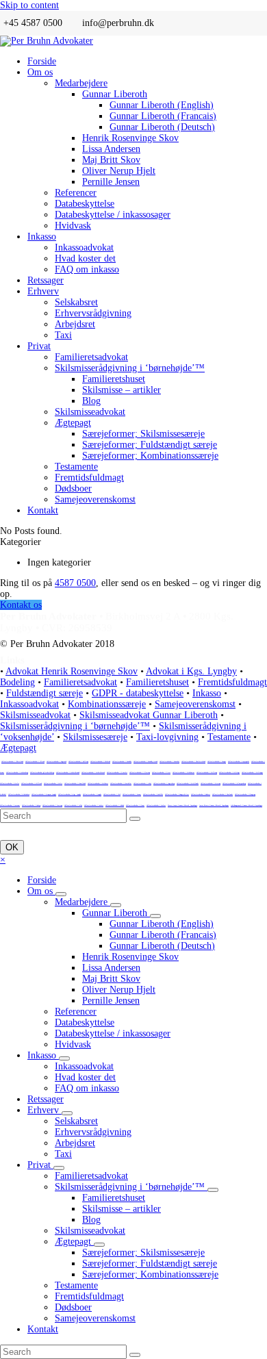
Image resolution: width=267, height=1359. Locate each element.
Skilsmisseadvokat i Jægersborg (164, 783)
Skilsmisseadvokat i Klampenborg (234, 783)
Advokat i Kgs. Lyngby (191, 671)
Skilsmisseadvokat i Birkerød (100, 761)
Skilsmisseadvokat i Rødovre (200, 794)
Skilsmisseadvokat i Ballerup (78, 761)
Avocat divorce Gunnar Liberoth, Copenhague (214, 805)
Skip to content (29, 5)
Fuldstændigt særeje (44, 693)
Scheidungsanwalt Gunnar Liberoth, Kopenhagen (246, 805)
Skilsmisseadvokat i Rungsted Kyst (177, 794)
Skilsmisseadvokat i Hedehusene (183, 772)
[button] (2, 859)
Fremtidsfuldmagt (232, 682)
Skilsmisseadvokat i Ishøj (142, 783)
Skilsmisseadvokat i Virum (135, 805)
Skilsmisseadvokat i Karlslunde (188, 783)
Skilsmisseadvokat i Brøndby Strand (145, 761)
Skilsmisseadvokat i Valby (73, 805)
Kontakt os (21, 605)
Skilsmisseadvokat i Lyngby (92, 794)
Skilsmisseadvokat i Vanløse (93, 805)
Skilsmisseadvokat (35, 715)
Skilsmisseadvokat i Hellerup (206, 772)
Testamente (229, 737)
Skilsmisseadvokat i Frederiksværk (93, 772)
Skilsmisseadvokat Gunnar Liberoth (148, 715)
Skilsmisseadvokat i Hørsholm (120, 783)
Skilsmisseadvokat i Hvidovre (98, 783)
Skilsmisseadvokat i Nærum (132, 794)
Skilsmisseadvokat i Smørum (10, 805)
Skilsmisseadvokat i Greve (161, 772)
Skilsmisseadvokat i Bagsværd (56, 761)
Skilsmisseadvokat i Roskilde (153, 794)
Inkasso (206, 693)
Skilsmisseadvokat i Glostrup (139, 772)
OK (11, 847)
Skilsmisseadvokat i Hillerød (31, 783)
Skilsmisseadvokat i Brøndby (121, 761)
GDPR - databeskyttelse (137, 693)
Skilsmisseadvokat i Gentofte (117, 772)
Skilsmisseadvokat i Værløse (156, 805)
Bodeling (17, 682)
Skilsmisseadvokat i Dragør (216, 761)
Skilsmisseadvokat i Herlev (9, 783)
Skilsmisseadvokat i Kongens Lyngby (43, 794)
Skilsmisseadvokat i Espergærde (238, 761)
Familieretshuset (157, 682)
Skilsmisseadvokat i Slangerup (245, 794)
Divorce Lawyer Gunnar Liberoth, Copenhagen (182, 805)
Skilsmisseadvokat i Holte (53, 783)
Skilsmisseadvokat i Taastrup (52, 805)
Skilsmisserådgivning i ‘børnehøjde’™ (75, 726)
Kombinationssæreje (107, 704)
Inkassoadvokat (29, 704)
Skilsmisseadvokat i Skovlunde (222, 794)
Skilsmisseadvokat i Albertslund (12, 761)
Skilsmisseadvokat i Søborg (31, 805)
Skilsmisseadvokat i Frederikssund (67, 772)
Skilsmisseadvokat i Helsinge (229, 772)
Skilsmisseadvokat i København (18, 794)
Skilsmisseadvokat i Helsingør (252, 772)
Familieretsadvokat (80, 682)
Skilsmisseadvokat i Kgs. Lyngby (69, 794)
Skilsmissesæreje (95, 737)
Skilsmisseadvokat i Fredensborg (17, 772)
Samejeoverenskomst (195, 704)
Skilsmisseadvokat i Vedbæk (114, 805)
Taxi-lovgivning (167, 737)
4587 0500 (75, 583)
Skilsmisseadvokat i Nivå (111, 794)
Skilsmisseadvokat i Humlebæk (75, 783)
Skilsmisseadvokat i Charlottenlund (193, 761)
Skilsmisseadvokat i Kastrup (210, 783)
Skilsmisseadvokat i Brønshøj (169, 761)
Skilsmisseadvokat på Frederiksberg (42, 772)
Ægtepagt (18, 748)
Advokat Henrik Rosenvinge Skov (71, 671)
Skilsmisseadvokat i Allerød (34, 761)
